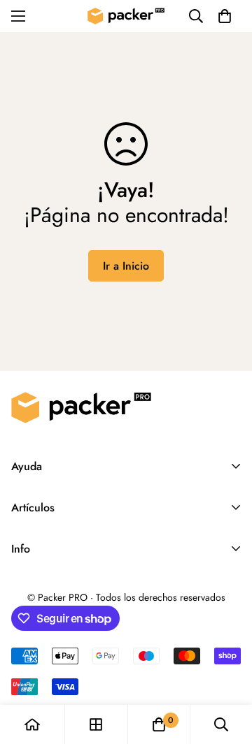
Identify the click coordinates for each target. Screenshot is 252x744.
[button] (225, 16)
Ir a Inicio (126, 266)
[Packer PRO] (126, 16)
